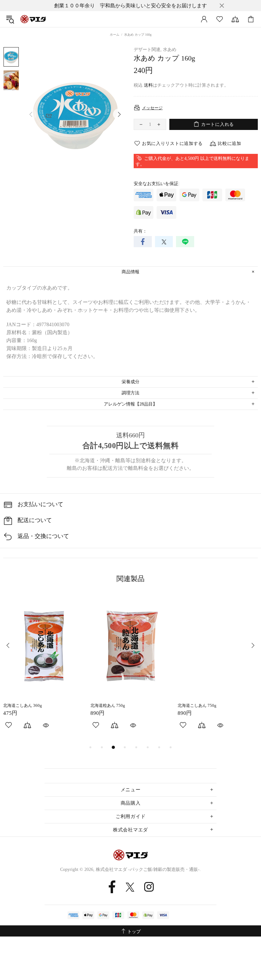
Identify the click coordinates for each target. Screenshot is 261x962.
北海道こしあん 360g (22, 705)
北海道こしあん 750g (197, 705)
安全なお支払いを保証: (157, 183)
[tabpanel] (43, 668)
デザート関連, (148, 49)
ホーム (114, 34)
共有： (140, 231)
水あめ (169, 49)
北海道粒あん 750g (107, 705)
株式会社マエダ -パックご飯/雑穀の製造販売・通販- (33, 19)
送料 (148, 85)
